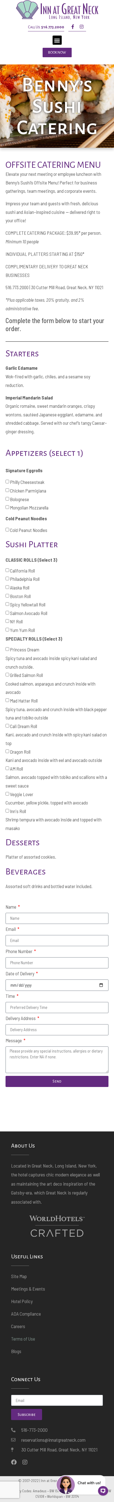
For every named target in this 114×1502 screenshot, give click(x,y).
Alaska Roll (19, 587)
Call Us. (46, 27)
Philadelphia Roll (25, 579)
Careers (18, 1326)
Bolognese (19, 499)
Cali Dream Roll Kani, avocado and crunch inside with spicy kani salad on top (56, 734)
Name (11, 906)
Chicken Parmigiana (28, 490)
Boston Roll (20, 596)
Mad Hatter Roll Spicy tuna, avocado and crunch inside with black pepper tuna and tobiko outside (56, 709)
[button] (57, 40)
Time (11, 996)
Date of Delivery (20, 973)
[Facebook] (14, 1462)
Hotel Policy (22, 1301)
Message (14, 1040)
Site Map (19, 1276)
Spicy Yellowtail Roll (27, 604)
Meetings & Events (28, 1288)
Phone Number (19, 951)
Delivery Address (21, 1018)
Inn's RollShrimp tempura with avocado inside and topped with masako (54, 819)
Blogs (16, 1351)
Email (11, 929)
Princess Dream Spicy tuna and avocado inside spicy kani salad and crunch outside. (51, 658)
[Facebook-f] (72, 26)
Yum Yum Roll (22, 630)
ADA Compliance (26, 1313)
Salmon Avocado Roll (28, 613)
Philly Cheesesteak (27, 482)
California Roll (22, 570)
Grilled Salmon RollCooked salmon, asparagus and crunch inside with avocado (50, 683)
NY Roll (16, 621)
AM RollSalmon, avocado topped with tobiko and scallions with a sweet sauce (56, 777)
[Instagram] (81, 26)
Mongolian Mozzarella (29, 507)
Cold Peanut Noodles (28, 530)
